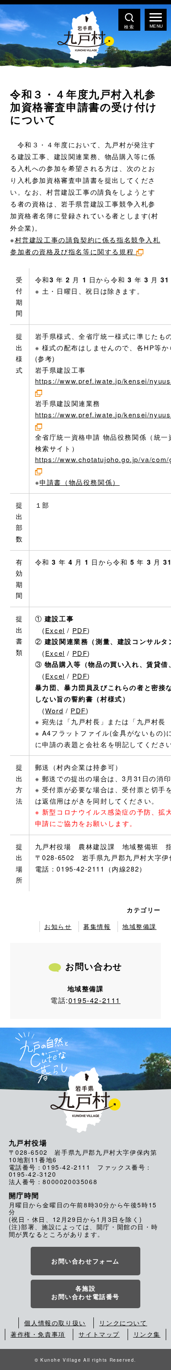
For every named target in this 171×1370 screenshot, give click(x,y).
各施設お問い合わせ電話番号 (85, 1292)
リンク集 (146, 1334)
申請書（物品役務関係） (79, 482)
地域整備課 (139, 926)
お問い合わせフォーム (85, 1260)
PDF (80, 630)
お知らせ (57, 926)
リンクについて (123, 1322)
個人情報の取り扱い (55, 1322)
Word (54, 710)
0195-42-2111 (94, 1000)
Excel (55, 630)
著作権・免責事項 (38, 1334)
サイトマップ (99, 1334)
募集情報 (96, 926)
